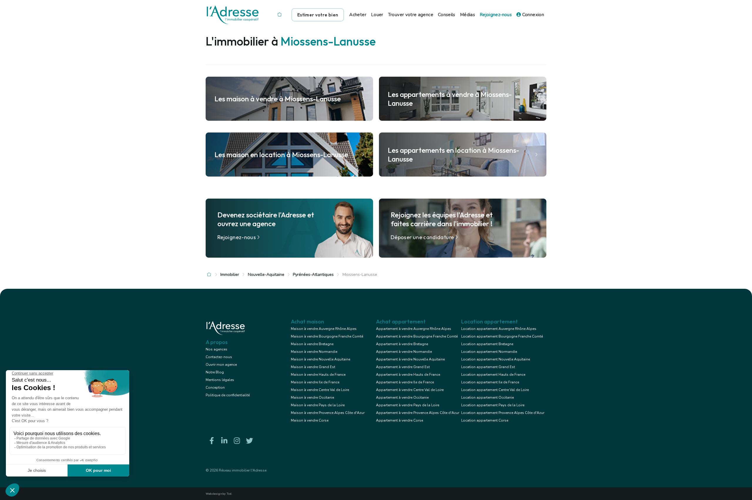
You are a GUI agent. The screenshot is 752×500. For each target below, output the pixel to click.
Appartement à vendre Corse (399, 420)
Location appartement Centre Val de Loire (495, 389)
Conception (215, 387)
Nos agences (216, 349)
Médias (467, 15)
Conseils (446, 15)
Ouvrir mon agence (221, 364)
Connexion (532, 15)
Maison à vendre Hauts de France (318, 374)
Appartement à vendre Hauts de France (408, 374)
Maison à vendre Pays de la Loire (318, 405)
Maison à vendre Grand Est (313, 367)
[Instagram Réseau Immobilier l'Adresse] (237, 441)
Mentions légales (220, 379)
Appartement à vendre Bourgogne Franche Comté (417, 336)
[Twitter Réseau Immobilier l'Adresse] (249, 441)
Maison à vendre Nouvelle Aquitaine (320, 359)
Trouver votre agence (410, 15)
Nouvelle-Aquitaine (266, 274)
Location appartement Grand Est (488, 367)
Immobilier (229, 274)
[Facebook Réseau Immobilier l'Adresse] (211, 441)
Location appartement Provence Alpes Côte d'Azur (502, 412)
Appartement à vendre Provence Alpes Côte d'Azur (417, 412)
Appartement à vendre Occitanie (402, 397)
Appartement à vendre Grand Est (403, 367)
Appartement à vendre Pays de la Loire (407, 405)
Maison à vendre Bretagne (312, 344)
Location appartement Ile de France (490, 382)
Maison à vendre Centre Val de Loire (320, 389)
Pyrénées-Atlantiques (313, 274)
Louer (377, 15)
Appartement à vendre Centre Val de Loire (410, 389)
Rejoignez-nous (496, 15)
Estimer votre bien (317, 15)
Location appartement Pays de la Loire (492, 405)
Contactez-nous (219, 357)
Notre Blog (215, 372)
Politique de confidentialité (228, 395)
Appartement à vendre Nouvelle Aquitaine (410, 359)
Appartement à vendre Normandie (404, 351)
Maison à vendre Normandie (314, 351)
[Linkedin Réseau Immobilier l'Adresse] (224, 441)
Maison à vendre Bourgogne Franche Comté (327, 336)
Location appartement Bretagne (487, 344)
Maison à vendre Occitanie (312, 397)
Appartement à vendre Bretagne (402, 344)
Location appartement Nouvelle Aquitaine (495, 359)
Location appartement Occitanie (487, 397)
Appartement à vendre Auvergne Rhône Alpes (413, 328)
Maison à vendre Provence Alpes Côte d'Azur (328, 412)
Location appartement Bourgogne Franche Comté (502, 336)
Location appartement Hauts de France (493, 374)
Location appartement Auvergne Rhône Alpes (498, 328)
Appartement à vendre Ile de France (405, 382)
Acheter (357, 15)
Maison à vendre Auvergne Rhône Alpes (324, 328)
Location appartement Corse (484, 420)
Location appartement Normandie (489, 351)
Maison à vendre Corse (309, 420)
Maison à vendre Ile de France (315, 382)
